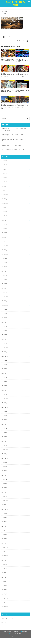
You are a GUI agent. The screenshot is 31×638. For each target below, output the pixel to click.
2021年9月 (4, 411)
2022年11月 (5, 352)
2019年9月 (4, 513)
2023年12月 (5, 296)
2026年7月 (4, 165)
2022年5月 (4, 377)
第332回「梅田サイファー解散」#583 (11, 145)
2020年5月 (4, 479)
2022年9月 (4, 360)
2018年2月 (4, 589)
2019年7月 (4, 521)
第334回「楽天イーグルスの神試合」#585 (12, 135)
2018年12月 (5, 547)
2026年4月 (4, 177)
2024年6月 (4, 271)
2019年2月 (4, 539)
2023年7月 (4, 318)
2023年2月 (4, 339)
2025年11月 (5, 199)
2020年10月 (5, 458)
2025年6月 (4, 220)
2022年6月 (4, 373)
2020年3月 (4, 488)
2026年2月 (4, 186)
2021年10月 (5, 407)
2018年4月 (4, 581)
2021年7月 (4, 420)
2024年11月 (5, 250)
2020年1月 (4, 496)
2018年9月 (4, 560)
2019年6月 (4, 526)
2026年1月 (4, 190)
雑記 (3, 622)
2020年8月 (4, 466)
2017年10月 (5, 606)
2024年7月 (4, 267)
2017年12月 (5, 598)
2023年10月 (5, 305)
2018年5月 (4, 577)
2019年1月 (4, 543)
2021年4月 (4, 432)
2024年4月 (4, 279)
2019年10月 (5, 509)
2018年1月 (4, 594)
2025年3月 (4, 233)
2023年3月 (4, 335)
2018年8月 (4, 564)
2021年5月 (4, 428)
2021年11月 (5, 403)
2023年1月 (4, 343)
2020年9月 (4, 462)
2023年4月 (4, 330)
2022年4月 (4, 381)
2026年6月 (4, 169)
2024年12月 (5, 245)
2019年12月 (5, 500)
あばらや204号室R (15, 3)
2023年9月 (4, 309)
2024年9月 (4, 258)
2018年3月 (4, 585)
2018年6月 (4, 572)
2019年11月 (5, 504)
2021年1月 (4, 445)
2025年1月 (4, 241)
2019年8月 (4, 517)
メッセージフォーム (14, 633)
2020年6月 (4, 475)
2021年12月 (5, 398)
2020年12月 (5, 449)
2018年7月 (4, 568)
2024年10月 (5, 254)
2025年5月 (4, 224)
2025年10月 (5, 203)
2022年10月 (5, 356)
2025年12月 (5, 194)
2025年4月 (4, 228)
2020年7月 (4, 470)
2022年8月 (4, 364)
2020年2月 (4, 492)
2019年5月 (4, 530)
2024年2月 (4, 288)
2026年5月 (4, 173)
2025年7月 (4, 216)
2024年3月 (4, 284)
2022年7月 (4, 369)
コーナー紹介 (24, 631)
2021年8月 (4, 415)
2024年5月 (4, 275)
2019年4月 (4, 534)
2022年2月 (4, 390)
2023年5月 (4, 326)
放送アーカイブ (7, 618)
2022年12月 (5, 347)
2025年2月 (4, 237)
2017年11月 (5, 602)
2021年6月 (4, 424)
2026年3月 (4, 182)
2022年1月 (4, 394)
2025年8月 (4, 211)
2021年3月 (4, 437)
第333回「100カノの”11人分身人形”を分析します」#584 (15, 140)
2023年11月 (5, 301)
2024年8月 (4, 262)
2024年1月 (4, 292)
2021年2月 (4, 441)
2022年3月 (4, 386)
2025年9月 (4, 207)
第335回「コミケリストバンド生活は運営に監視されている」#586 (15, 129)
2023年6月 (4, 322)
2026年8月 (4, 160)
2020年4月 (4, 483)
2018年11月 (5, 551)
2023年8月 (4, 313)
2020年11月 (5, 454)
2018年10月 (5, 555)
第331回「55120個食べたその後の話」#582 (13, 149)
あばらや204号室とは (8, 631)
